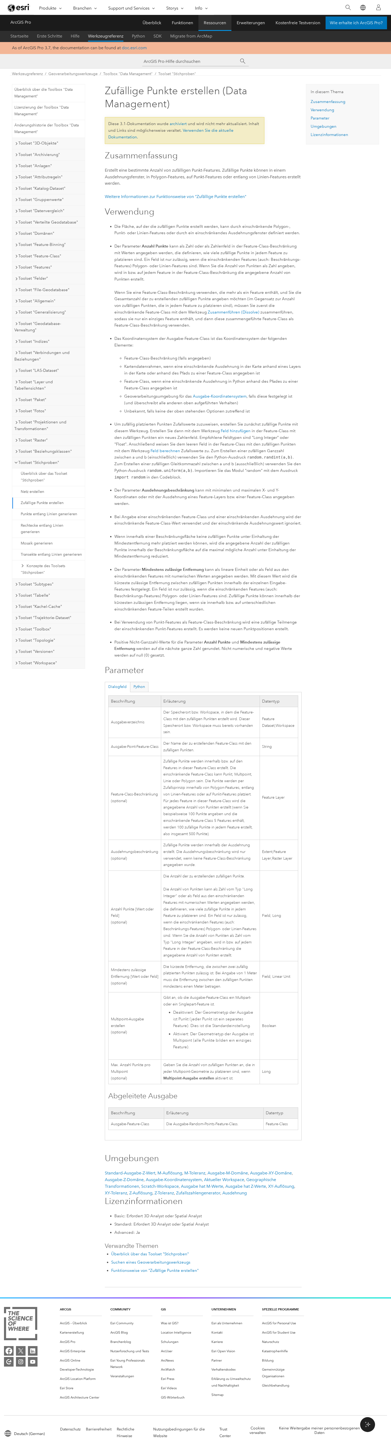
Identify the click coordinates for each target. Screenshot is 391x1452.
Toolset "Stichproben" (177, 74)
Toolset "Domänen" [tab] (36, 233)
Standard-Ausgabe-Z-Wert (130, 1172)
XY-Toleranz (116, 1192)
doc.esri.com (134, 47)
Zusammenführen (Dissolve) (233, 312)
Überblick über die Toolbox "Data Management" (43, 92)
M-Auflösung (169, 1172)
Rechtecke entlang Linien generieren (42, 528)
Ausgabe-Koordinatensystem (220, 396)
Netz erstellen (32, 491)
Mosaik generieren (37, 543)
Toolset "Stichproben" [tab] (38, 462)
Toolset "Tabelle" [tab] (34, 595)
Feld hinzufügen (236, 430)
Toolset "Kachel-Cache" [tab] (40, 606)
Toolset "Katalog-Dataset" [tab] (41, 188)
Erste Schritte (49, 36)
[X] (21, 1351)
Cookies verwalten (257, 1430)
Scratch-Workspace (160, 1186)
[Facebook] (9, 1351)
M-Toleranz (194, 1172)
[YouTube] (33, 1362)
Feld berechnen (165, 450)
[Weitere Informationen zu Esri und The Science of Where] (20, 1324)
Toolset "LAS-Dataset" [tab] (38, 370)
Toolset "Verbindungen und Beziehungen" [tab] (42, 356)
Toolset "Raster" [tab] (33, 440)
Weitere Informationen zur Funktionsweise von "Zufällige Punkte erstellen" (175, 196)
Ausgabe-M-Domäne (227, 1172)
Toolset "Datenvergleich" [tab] (41, 210)
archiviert (178, 123)
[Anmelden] (378, 7)
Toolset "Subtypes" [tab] (35, 584)
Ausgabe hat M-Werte (202, 1186)
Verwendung (322, 110)
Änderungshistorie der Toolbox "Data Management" (46, 128)
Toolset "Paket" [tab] (32, 399)
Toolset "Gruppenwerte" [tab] (41, 199)
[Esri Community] (9, 1362)
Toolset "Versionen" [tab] (36, 651)
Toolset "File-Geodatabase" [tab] (43, 289)
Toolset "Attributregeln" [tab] (40, 177)
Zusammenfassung (328, 101)
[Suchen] (348, 7)
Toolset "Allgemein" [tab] (36, 301)
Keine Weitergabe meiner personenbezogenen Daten (319, 1430)
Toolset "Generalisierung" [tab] (42, 312)
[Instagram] (21, 1362)
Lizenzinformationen (329, 134)
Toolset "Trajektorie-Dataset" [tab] (44, 617)
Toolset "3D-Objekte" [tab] (38, 143)
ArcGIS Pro (20, 22)
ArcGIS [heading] (65, 1309)
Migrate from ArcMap (191, 36)
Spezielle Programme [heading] (280, 1309)
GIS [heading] (163, 1309)
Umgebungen (323, 126)
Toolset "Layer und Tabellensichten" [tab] (33, 385)
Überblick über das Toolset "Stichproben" (44, 476)
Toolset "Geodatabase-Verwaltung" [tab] (37, 327)
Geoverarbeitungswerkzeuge (73, 74)
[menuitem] (81, 1323)
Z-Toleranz (164, 1192)
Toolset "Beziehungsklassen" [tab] (45, 451)
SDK (157, 36)
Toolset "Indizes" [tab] (33, 341)
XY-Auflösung (281, 1186)
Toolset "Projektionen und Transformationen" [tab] (40, 425)
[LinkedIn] (33, 1351)
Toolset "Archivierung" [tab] (39, 154)
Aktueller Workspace (224, 1179)
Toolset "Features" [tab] (35, 267)
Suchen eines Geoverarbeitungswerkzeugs (150, 1262)
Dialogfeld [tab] (117, 686)
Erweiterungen (251, 22)
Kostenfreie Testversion (298, 22)
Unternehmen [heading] (223, 1309)
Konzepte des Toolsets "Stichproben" (43, 569)
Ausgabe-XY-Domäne (271, 1172)
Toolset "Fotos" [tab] (32, 411)
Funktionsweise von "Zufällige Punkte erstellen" (155, 1270)
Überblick (152, 22)
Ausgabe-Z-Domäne (124, 1179)
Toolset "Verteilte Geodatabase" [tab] (48, 222)
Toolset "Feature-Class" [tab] (39, 256)
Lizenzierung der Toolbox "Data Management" (41, 110)
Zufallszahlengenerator (198, 1192)
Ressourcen (215, 22)
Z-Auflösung (140, 1192)
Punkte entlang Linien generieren (49, 514)
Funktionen (182, 22)
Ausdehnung (234, 1192)
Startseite (19, 36)
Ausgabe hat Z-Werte (245, 1186)
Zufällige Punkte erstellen (42, 503)
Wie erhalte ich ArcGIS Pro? (356, 22)
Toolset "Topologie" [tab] (36, 640)
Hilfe (75, 36)
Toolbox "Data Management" (128, 74)
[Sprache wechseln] (362, 7)
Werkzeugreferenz (105, 36)
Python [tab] (139, 686)
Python (138, 36)
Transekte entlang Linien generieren (51, 554)
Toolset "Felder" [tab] (33, 278)
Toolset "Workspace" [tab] (37, 663)
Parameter (320, 118)
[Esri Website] (19, 7)
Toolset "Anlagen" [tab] (35, 165)
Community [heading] (120, 1309)
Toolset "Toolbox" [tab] (34, 629)
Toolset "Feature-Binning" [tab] (42, 244)
